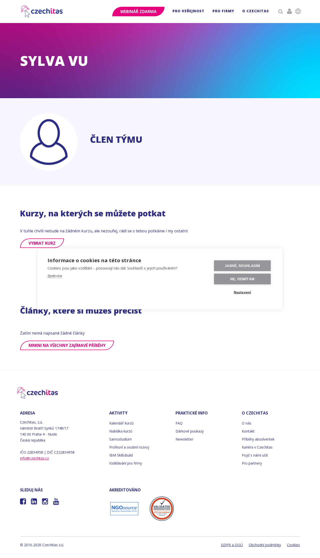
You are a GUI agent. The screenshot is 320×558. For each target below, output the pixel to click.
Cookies (293, 544)
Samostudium (120, 439)
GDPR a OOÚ (232, 544)
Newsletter (184, 439)
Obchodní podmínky (265, 544)
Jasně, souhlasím (242, 266)
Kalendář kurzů (121, 423)
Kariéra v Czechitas (257, 447)
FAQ (179, 423)
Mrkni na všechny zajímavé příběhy (67, 345)
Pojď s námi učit (255, 455)
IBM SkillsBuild (121, 455)
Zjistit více (55, 275)
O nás (246, 423)
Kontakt (248, 431)
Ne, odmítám (242, 279)
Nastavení (242, 292)
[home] (42, 11)
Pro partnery (252, 463)
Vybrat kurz (42, 243)
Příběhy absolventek (258, 439)
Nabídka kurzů (120, 431)
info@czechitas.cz (34, 458)
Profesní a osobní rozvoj (129, 447)
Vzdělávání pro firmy (125, 463)
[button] (188, 11)
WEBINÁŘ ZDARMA (138, 11)
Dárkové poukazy (190, 431)
